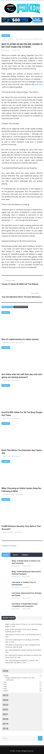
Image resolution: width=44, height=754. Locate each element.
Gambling (6, 35)
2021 (5, 714)
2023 (5, 704)
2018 (5, 728)
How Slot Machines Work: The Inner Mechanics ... (22, 297)
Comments (25, 555)
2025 (5, 695)
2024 (5, 700)
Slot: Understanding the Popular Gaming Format (21, 650)
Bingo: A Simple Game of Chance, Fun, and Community (23, 624)
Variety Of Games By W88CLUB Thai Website (20, 284)
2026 (5, 670)
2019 (5, 723)
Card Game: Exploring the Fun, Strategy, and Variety (22, 640)
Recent (6, 555)
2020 (5, 719)
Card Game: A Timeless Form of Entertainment (20, 634)
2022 (5, 709)
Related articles (7, 307)
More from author (21, 307)
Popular (15, 555)
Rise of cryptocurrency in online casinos (20, 339)
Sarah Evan (6, 50)
